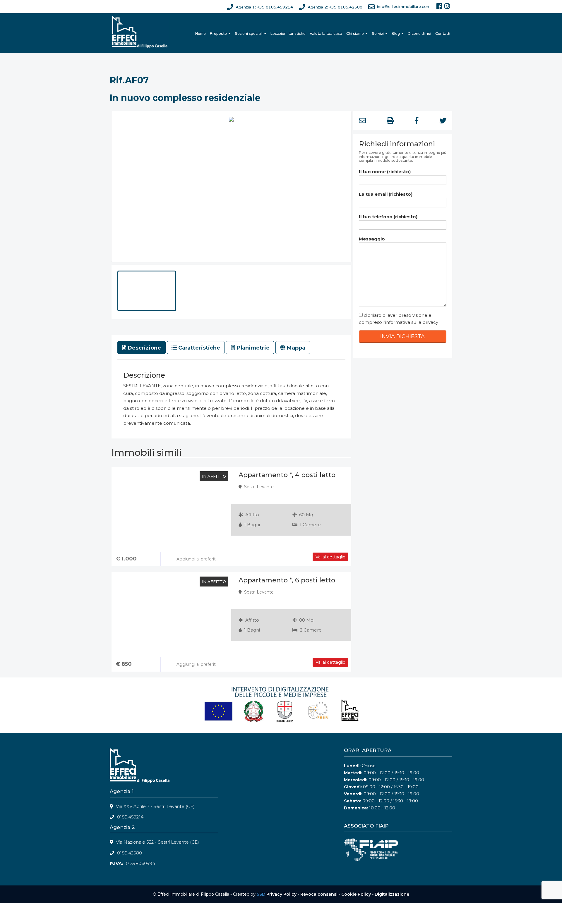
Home (200, 33)
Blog (396, 33)
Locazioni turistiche (288, 33)
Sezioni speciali (249, 33)
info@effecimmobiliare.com (404, 6)
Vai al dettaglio (330, 557)
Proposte (219, 33)
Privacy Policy (281, 894)
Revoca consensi (318, 894)
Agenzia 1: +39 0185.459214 (264, 7)
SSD (261, 894)
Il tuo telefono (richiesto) (388, 216)
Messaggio (372, 239)
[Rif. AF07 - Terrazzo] (231, 186)
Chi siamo (355, 33)
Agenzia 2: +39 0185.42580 (335, 7)
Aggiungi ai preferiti (196, 559)
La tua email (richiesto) (385, 194)
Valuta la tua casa (326, 33)
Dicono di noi (419, 33)
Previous (103, 188)
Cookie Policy (356, 894)
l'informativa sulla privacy (410, 322)
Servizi (378, 33)
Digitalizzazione (392, 894)
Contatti (442, 33)
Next (360, 188)
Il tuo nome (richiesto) (385, 171)
